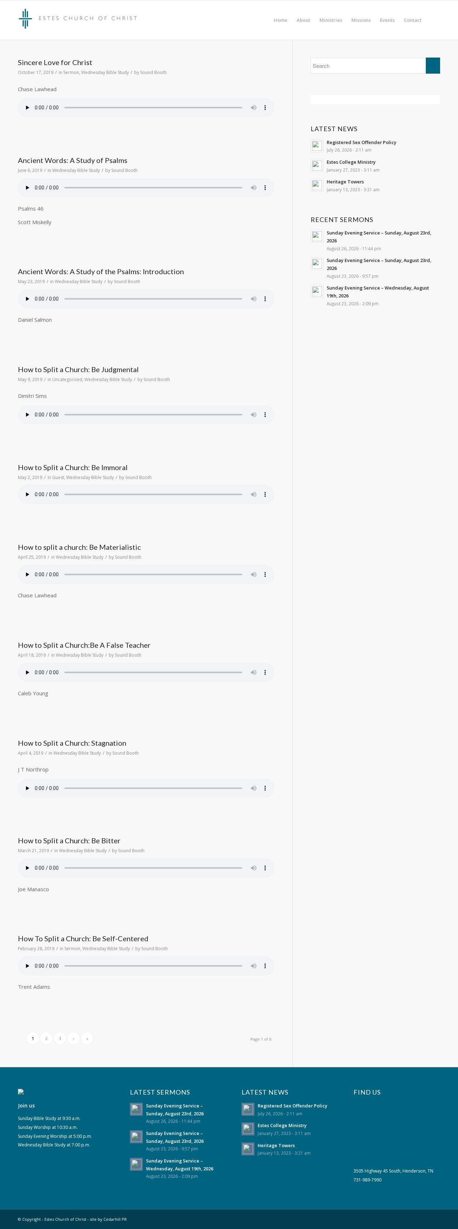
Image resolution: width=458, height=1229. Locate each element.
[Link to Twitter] (424, 1218)
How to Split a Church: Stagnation (72, 743)
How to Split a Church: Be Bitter (69, 840)
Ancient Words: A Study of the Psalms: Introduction (101, 271)
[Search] (433, 20)
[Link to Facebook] (434, 1218)
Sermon (71, 72)
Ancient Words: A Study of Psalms (72, 160)
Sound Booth (153, 72)
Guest (58, 477)
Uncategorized (67, 379)
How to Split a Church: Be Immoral (73, 467)
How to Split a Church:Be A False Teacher (84, 645)
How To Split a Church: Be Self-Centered (83, 938)
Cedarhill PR (115, 1219)
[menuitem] (280, 20)
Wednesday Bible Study (105, 72)
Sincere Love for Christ (55, 62)
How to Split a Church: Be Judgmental (78, 369)
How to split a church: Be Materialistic (79, 547)
